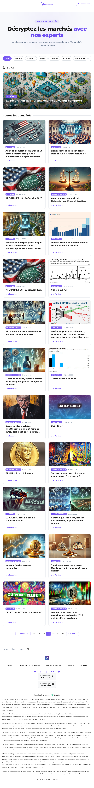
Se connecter (84, 4)
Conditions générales (30, 665)
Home (5, 649)
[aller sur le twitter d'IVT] (46, 672)
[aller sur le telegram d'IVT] (35, 672)
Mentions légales (53, 665)
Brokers (83, 665)
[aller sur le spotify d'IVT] (59, 672)
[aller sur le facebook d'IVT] (40, 672)
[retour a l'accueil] (47, 658)
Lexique (70, 665)
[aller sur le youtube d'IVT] (52, 672)
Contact (10, 665)
